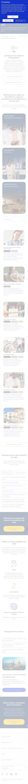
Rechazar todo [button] (8, 20)
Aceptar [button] (13, 16)
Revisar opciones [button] (19, 20)
